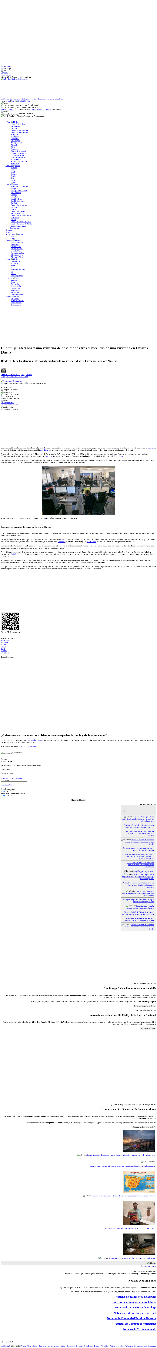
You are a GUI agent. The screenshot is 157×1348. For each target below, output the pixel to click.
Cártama (14, 128)
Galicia (13, 209)
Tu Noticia (47, 110)
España (8, 184)
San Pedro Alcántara (23, 110)
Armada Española (17, 253)
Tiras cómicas (16, 305)
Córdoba (14, 172)
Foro (8, 101)
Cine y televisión (17, 294)
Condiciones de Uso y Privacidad (96, 1346)
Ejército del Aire (17, 255)
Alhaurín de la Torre (18, 124)
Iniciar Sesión (6, 75)
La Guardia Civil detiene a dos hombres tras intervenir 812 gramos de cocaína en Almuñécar (138, 833)
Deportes (9, 232)
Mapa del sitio (32, 1346)
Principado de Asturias (19, 191)
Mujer (3, 649)
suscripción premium (35, 740)
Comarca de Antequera (19, 130)
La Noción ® (6, 1346)
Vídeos (39, 110)
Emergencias (5, 653)
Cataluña (14, 203)
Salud (13, 282)
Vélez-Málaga (16, 164)
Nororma (14, 149)
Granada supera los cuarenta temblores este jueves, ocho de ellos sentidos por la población (138, 885)
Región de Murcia (17, 213)
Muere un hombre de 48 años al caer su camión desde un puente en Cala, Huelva (139, 842)
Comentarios (17, 381)
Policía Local (16, 247)
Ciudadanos (15, 261)
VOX (13, 265)
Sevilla (13, 182)
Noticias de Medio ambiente (139, 1329)
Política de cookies (116, 1346)
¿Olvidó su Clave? (7, 785)
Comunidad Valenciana (19, 205)
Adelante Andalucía (18, 270)
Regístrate (4, 73)
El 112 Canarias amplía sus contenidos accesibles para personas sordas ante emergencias (140, 865)
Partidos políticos (17, 276)
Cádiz (13, 170)
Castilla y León (16, 199)
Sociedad (9, 278)
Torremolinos (16, 159)
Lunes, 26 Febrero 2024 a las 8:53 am (14, 377)
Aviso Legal (78, 1346)
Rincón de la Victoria (18, 151)
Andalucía (9, 166)
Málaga (8, 122)
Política (8, 259)
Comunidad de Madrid (19, 211)
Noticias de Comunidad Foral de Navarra (131, 1318)
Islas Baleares (16, 193)
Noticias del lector (17, 301)
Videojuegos (15, 290)
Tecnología (15, 292)
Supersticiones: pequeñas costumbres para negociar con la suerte (140, 907)
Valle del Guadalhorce (19, 161)
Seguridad (9, 240)
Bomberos (15, 245)
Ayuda (23, 1346)
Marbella (14, 145)
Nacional (4, 644)
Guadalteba (15, 139)
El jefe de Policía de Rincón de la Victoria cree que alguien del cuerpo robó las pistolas (138, 913)
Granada (14, 174)
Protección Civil (17, 243)
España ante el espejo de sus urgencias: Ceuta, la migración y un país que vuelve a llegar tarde (138, 819)
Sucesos (14, 280)
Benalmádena (16, 126)
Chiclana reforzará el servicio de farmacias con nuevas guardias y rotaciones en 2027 (139, 826)
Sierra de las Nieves (18, 157)
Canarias (14, 195)
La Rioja (14, 220)
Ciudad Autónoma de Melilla (21, 224)
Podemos (14, 263)
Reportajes (15, 299)
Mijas (13, 147)
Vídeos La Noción (7, 110)
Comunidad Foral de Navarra (21, 216)
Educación (15, 284)
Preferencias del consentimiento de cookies (140, 1346)
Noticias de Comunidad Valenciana (135, 1323)
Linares (150, 448)
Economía (9, 230)
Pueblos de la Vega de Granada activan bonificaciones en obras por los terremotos (139, 919)
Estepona (14, 134)
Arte (12, 236)
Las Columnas (16, 303)
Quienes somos (44, 1346)
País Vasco (15, 218)
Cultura (13, 238)
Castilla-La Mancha (18, 201)
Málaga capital (16, 143)
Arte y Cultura (11, 234)
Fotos (34, 110)
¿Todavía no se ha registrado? (11, 778)
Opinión (9, 297)
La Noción (5, 99)
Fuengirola (15, 137)
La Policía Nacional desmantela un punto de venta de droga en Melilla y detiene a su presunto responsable (138, 856)
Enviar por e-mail (7, 403)
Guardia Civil (16, 251)
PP (12, 272)
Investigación (16, 286)
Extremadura (15, 207)
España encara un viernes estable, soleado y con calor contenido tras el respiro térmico (138, 893)
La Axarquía (15, 141)
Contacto (69, 1346)
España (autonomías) (18, 226)
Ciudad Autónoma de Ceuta (21, 222)
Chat (3, 101)
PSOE (13, 274)
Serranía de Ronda (17, 155)
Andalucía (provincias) (19, 186)
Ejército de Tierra (17, 257)
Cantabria (14, 197)
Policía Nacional (17, 249)
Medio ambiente (17, 288)
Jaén (12, 178)
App (12, 101)
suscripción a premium (28, 746)
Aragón (14, 189)
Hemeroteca (56, 110)
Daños (3, 647)
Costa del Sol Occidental (20, 132)
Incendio (4, 651)
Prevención (5, 640)
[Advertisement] (70, 17)
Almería (14, 168)
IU (12, 267)
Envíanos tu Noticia (58, 1346)
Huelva (13, 176)
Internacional (15, 228)
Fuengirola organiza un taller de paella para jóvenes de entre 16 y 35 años (138, 849)
